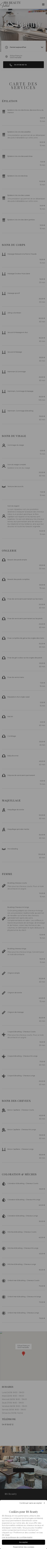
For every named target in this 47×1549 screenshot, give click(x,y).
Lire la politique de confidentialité (17, 1537)
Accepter (23, 1542)
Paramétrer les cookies (23, 1547)
